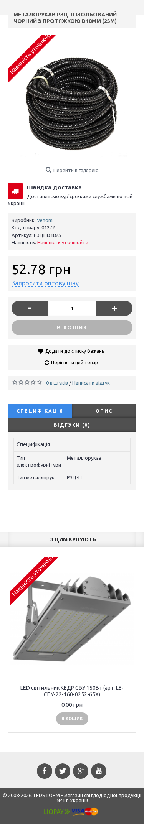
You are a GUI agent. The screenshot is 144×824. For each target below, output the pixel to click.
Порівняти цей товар (74, 362)
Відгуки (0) (72, 425)
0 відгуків (57, 382)
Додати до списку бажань (74, 351)
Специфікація (40, 410)
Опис (104, 410)
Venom (45, 220)
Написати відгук (91, 382)
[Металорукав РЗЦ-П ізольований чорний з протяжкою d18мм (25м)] (72, 99)
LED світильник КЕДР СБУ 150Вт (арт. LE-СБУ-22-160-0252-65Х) (72, 691)
